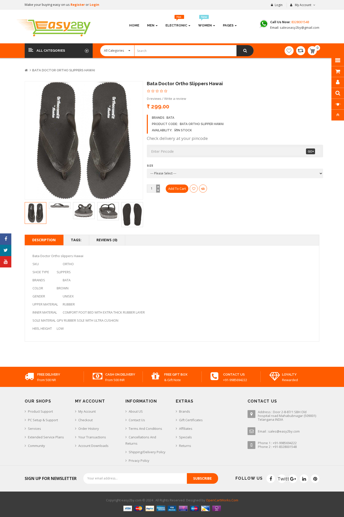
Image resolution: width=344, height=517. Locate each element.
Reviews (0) (106, 239)
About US (136, 411)
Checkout (85, 420)
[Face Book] (270, 478)
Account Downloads (93, 445)
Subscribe (202, 478)
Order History (88, 428)
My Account (87, 411)
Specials (185, 437)
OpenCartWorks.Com (222, 500)
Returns (185, 445)
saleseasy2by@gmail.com (299, 27)
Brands (184, 411)
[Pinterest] (315, 478)
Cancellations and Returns (140, 440)
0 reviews (154, 98)
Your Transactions (92, 437)
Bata (170, 117)
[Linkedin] (304, 478)
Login (94, 4)
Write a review (175, 98)
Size (150, 165)
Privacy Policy (139, 460)
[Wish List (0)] (289, 50)
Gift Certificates (191, 420)
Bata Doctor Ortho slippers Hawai (63, 70)
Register (78, 4)
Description (44, 239)
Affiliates (185, 428)
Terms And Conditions (145, 428)
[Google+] (293, 478)
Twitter (282, 479)
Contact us (137, 420)
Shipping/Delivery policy (147, 452)
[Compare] (300, 50)
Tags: (76, 239)
